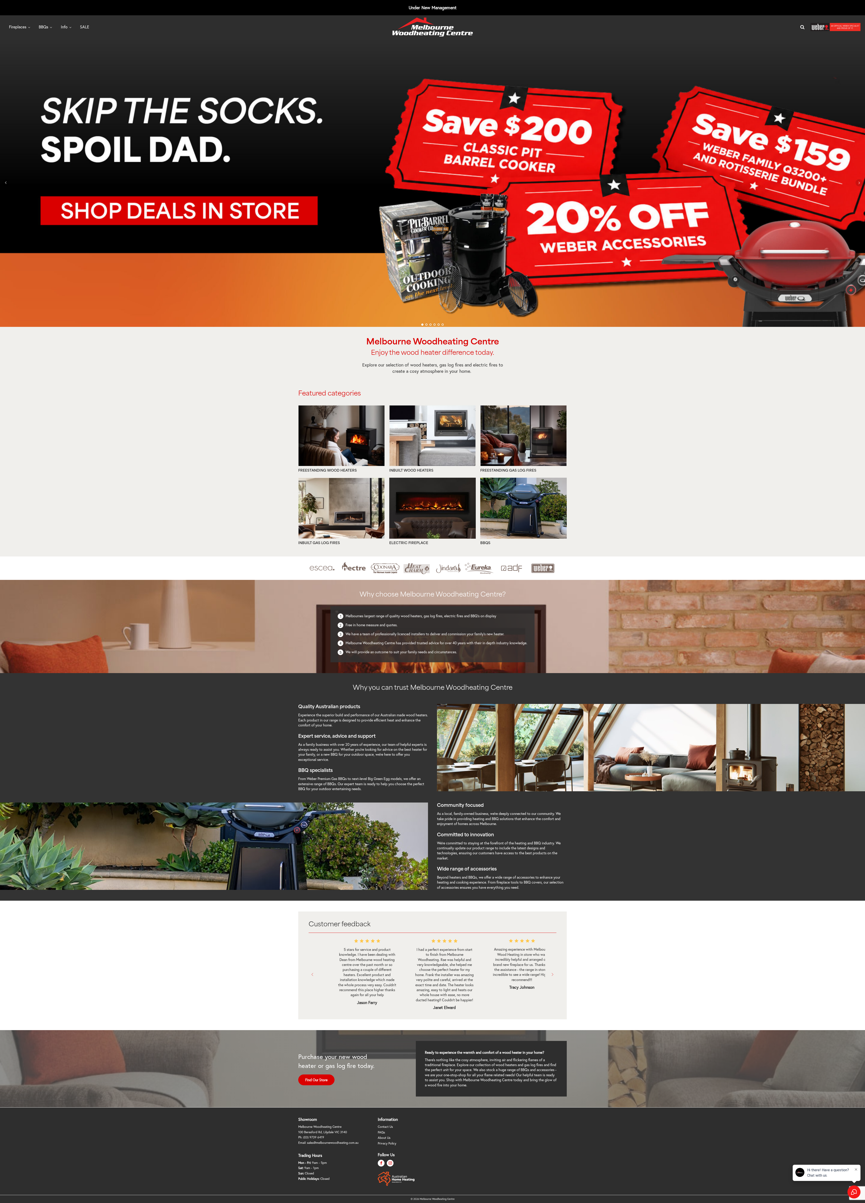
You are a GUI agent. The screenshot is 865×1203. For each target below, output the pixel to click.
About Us (384, 1137)
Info (64, 26)
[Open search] (802, 27)
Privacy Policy (387, 1143)
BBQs (43, 26)
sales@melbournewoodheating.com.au (332, 1142)
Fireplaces (17, 26)
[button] (312, 974)
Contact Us (385, 1126)
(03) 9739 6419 (313, 1137)
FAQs (381, 1132)
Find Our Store (316, 1079)
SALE (84, 26)
